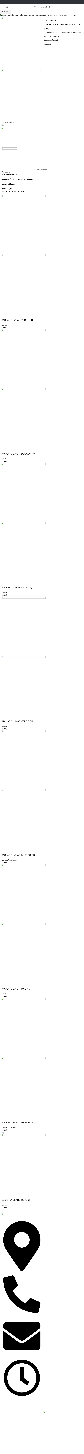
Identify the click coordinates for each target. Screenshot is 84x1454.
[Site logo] (42, 7)
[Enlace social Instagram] (42, 1)
